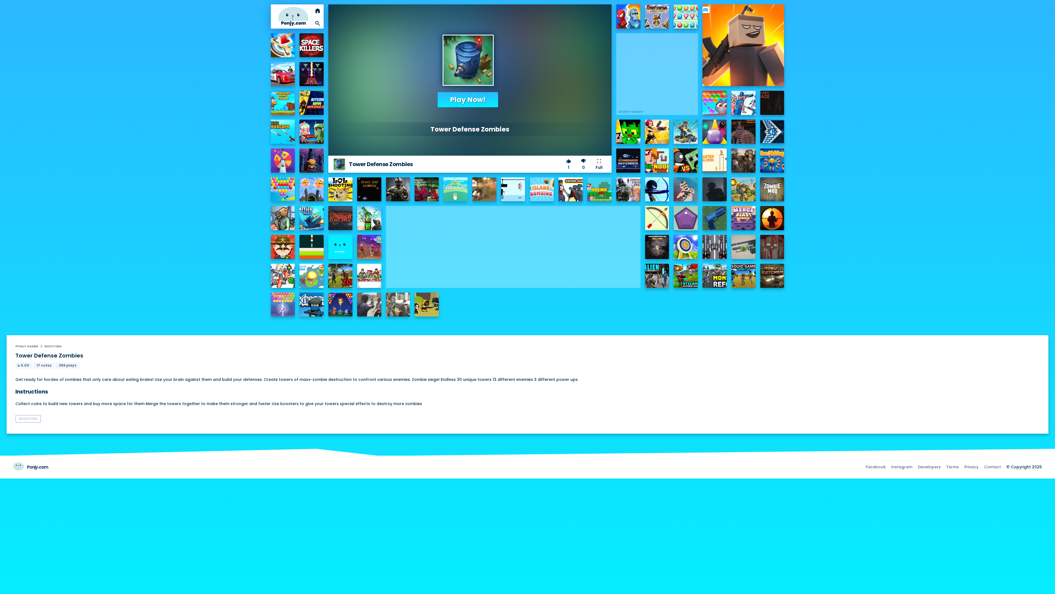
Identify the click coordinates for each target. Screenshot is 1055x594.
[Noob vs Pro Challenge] (628, 132)
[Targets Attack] (657, 218)
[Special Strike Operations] (398, 305)
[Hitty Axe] (283, 45)
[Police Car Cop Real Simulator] (283, 74)
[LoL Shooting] (340, 189)
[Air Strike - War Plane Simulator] (311, 189)
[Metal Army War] (311, 132)
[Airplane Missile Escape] (283, 132)
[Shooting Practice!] (743, 247)
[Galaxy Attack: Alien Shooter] (311, 74)
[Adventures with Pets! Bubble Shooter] (715, 103)
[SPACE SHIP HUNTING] (369, 189)
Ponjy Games (26, 346)
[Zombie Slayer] (427, 305)
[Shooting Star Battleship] (772, 132)
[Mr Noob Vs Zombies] (657, 160)
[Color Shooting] (311, 247)
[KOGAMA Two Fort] (311, 305)
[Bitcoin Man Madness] (311, 103)
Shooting (53, 346)
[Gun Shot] (715, 218)
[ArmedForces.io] (398, 189)
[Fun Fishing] (772, 160)
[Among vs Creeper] (686, 160)
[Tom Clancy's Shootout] (340, 247)
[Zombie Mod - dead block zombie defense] (772, 189)
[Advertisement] (513, 244)
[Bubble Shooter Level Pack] (283, 189)
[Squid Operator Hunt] (427, 189)
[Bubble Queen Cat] (283, 305)
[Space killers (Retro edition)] (311, 45)
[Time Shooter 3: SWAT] (743, 103)
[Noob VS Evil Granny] (772, 247)
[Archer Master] (686, 247)
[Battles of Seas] (311, 218)
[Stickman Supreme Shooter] (686, 276)
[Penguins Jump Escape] (283, 103)
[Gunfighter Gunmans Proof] (657, 16)
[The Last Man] (715, 189)
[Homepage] (293, 16)
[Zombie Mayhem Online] (743, 160)
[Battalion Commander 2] (369, 276)
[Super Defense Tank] (715, 247)
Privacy (971, 467)
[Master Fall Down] (715, 160)
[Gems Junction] (686, 16)
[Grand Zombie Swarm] (369, 305)
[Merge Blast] (743, 218)
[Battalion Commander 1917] (743, 189)
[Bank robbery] (283, 218)
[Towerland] (311, 160)
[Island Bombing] (542, 189)
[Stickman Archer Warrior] (657, 189)
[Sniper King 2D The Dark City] (772, 218)
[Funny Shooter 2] (283, 276)
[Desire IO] (686, 189)
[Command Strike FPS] (628, 189)
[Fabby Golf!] (455, 189)
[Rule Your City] (484, 189)
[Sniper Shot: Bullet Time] (571, 189)
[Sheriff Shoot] (283, 247)
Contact (992, 467)
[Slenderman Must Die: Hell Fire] (657, 247)
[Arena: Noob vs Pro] (599, 189)
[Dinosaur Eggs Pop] (340, 305)
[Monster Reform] (715, 276)
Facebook (876, 467)
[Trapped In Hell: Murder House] (743, 132)
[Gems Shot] (686, 218)
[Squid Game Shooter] (743, 276)
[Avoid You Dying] (513, 189)
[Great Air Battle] (311, 276)
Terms (952, 467)
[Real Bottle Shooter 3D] (369, 218)
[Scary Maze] (772, 103)
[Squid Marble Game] (715, 132)
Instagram (901, 467)
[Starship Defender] (628, 160)
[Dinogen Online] (340, 218)
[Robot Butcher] (772, 276)
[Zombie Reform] (340, 276)
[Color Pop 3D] (283, 160)
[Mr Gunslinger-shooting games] (657, 132)
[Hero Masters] (628, 16)
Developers (929, 467)
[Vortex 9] (369, 247)
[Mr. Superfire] (686, 132)
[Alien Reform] (657, 276)
